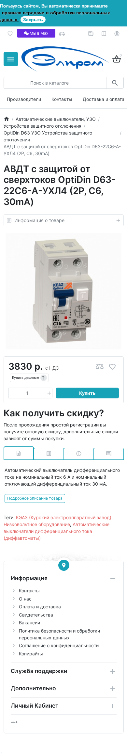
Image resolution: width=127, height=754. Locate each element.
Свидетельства (36, 615)
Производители (24, 99)
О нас (25, 599)
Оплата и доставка (40, 606)
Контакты (61, 99)
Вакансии (29, 622)
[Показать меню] (11, 59)
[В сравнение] (99, 366)
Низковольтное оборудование (37, 524)
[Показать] (63, 565)
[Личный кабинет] (117, 34)
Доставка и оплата (103, 99)
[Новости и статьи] (91, 34)
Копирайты (31, 653)
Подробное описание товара (35, 498)
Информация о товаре (39, 220)
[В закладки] (112, 366)
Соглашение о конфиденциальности (59, 645)
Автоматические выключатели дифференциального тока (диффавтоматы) (56, 531)
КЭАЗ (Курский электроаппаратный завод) (63, 517)
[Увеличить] (49, 393)
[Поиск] (114, 82)
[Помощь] (104, 34)
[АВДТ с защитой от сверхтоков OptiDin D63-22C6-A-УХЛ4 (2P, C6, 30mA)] (63, 291)
